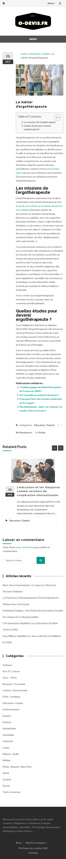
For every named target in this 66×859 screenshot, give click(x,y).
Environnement (11, 709)
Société (7, 779)
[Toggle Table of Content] (56, 117)
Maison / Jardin (11, 753)
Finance (7, 722)
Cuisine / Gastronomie (15, 690)
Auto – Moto (10, 677)
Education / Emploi (39, 53)
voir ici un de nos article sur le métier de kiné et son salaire (39, 205)
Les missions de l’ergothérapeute (39, 122)
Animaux (7, 664)
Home (24, 53)
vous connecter (24, 547)
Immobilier (8, 734)
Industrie (8, 741)
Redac (42, 432)
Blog (18, 842)
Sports (6, 785)
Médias (7, 760)
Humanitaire (9, 728)
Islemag (33, 852)
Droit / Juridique (11, 696)
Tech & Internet (12, 792)
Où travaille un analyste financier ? (39, 395)
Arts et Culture (11, 671)
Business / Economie (14, 684)
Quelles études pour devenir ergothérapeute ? (37, 128)
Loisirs (6, 747)
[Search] (41, 560)
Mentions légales (36, 842)
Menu (51, 3)
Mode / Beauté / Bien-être (17, 766)
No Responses (24, 432)
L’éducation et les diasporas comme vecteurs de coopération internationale (38, 491)
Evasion (7, 715)
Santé (6, 772)
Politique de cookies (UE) (33, 848)
